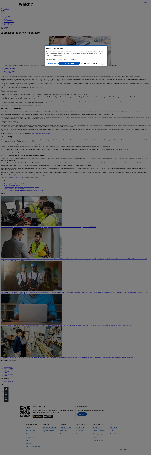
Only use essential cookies (92, 63)
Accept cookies (69, 63)
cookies (56, 52)
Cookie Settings (52, 63)
